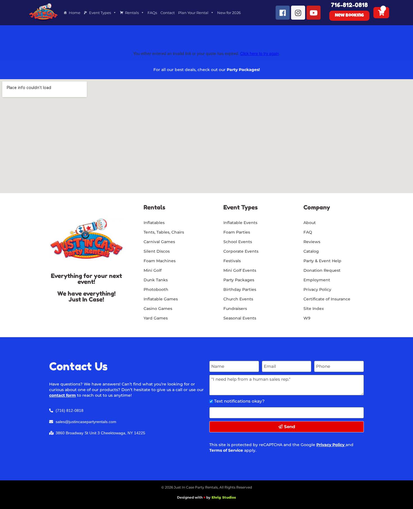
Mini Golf (153, 270)
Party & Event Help (322, 260)
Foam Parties (236, 232)
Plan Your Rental (193, 12)
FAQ (307, 232)
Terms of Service (226, 450)
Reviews (311, 241)
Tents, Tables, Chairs (164, 232)
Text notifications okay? (239, 401)
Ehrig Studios (224, 497)
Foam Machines (160, 260)
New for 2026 (229, 12)
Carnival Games (159, 241)
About (309, 222)
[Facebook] (283, 13)
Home (74, 12)
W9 (306, 318)
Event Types (100, 12)
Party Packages (238, 279)
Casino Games (158, 308)
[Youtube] (314, 13)
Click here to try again (259, 53)
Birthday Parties (239, 289)
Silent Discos (157, 251)
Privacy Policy (330, 444)
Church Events (238, 299)
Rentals (132, 12)
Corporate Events (240, 251)
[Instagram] (298, 13)
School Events (237, 241)
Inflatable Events (240, 222)
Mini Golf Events (239, 270)
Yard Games (156, 318)
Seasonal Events (239, 318)
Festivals (232, 260)
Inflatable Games (161, 299)
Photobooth (156, 289)
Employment (316, 279)
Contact (167, 12)
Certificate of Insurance (326, 299)
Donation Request (322, 270)
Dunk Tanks (156, 279)
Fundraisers (235, 308)
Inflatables (154, 222)
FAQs (152, 12)
